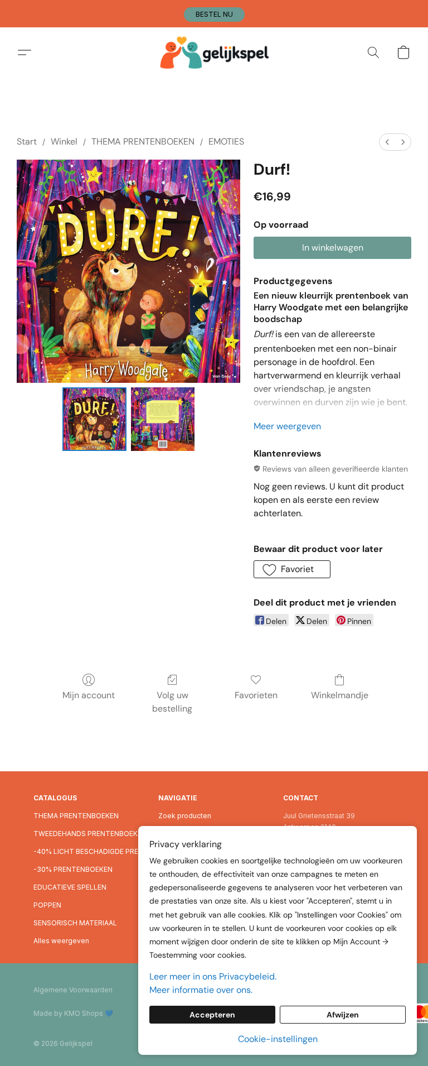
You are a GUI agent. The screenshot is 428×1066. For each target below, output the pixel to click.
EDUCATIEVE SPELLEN (69, 887)
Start (27, 141)
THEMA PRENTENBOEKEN (142, 141)
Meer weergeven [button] (287, 426)
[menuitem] (387, 142)
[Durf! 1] (163, 419)
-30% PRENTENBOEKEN (73, 869)
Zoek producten (184, 815)
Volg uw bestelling (172, 701)
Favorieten (256, 695)
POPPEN (47, 905)
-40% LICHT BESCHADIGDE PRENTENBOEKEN (89, 851)
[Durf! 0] (94, 419)
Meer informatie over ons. (200, 990)
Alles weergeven (61, 941)
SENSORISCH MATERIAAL (75, 923)
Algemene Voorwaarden (73, 990)
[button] (214, 14)
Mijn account (88, 695)
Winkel (64, 141)
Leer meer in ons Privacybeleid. (212, 976)
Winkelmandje (339, 695)
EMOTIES (226, 141)
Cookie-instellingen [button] (278, 1039)
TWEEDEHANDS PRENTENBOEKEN (89, 833)
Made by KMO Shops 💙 (73, 1013)
